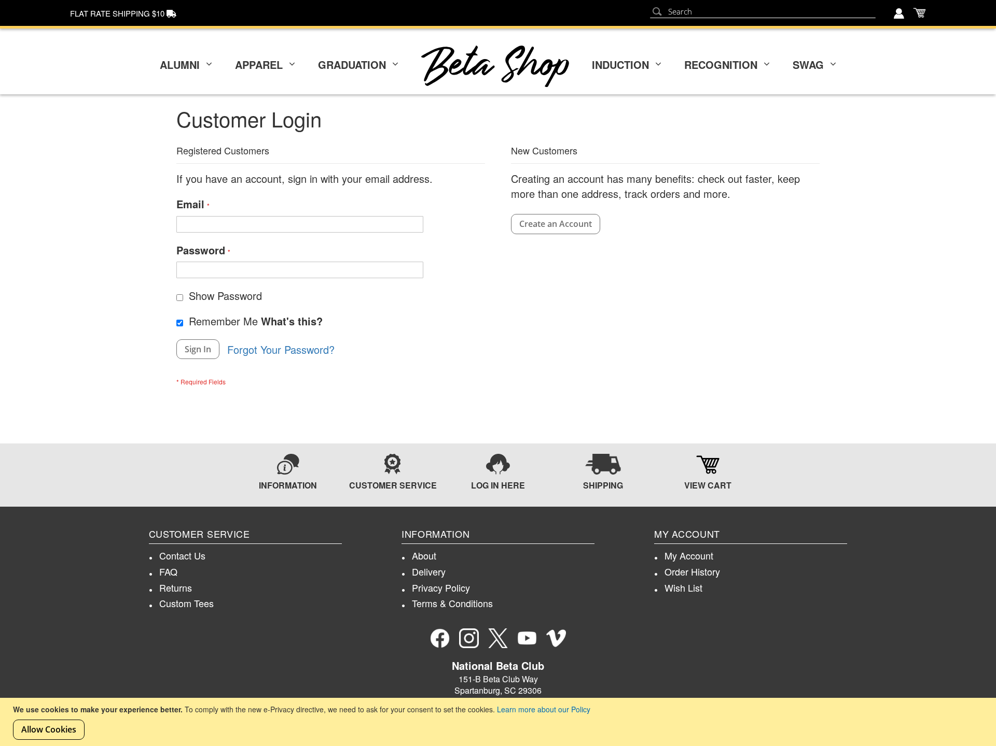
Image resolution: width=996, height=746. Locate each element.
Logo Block (495, 66)
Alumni (180, 64)
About (424, 555)
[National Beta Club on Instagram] (469, 638)
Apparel (259, 64)
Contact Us (182, 555)
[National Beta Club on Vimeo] (556, 638)
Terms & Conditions (452, 603)
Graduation (352, 64)
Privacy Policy (441, 587)
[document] (499, 722)
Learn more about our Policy (543, 709)
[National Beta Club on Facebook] (440, 638)
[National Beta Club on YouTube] (527, 638)
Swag (808, 64)
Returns (175, 587)
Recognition (720, 64)
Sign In (900, 14)
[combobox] (763, 11)
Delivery (429, 571)
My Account (689, 555)
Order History (692, 571)
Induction (620, 64)
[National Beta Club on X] (498, 638)
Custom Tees (186, 603)
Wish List (683, 587)
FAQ (168, 571)
